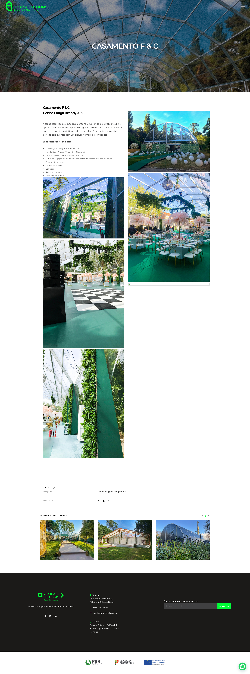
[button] (242, 666)
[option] (67, 540)
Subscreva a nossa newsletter (181, 601)
